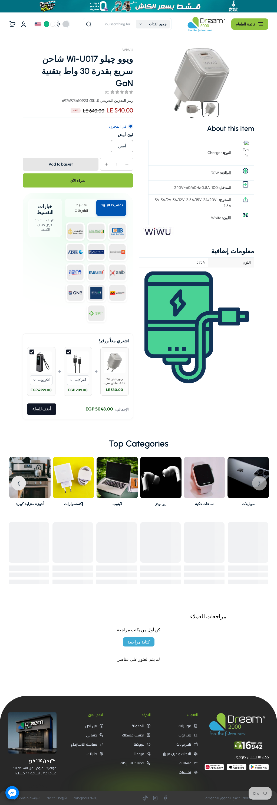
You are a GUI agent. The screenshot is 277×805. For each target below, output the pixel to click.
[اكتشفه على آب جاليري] (214, 769)
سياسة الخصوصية (87, 798)
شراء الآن (77, 180)
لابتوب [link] (117, 503)
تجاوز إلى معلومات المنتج (249, 47)
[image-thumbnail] (210, 109)
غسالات (185, 763)
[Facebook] (165, 798)
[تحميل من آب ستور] (236, 769)
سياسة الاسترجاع (84, 744)
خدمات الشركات (132, 763)
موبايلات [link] (248, 503)
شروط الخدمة (57, 798)
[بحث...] (88, 24)
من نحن (91, 726)
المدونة (138, 726)
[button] (249, 24)
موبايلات (184, 726)
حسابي (91, 735)
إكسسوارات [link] (73, 503)
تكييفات (185, 772)
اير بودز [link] (161, 503)
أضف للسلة (41, 409)
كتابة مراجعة (138, 642)
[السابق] (259, 483)
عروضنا (139, 744)
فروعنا (139, 754)
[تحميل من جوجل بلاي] (259, 769)
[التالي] (18, 483)
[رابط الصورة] (248, 483)
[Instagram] (155, 798)
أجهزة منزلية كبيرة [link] (30, 503)
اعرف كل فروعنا (37, 785)
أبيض (122, 146)
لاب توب (185, 735)
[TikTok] (145, 798)
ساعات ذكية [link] (204, 503)
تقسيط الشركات (81, 208)
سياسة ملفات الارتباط (24, 798)
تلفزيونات (183, 744)
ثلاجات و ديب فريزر (177, 754)
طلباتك (92, 754)
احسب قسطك (133, 735)
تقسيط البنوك (111, 205)
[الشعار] (206, 24)
